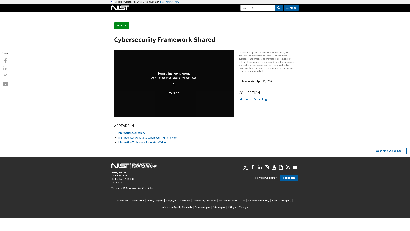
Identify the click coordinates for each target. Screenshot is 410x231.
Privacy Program (155, 200)
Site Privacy (122, 200)
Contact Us (131, 187)
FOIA (242, 200)
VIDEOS (121, 25)
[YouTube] (273, 167)
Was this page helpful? (390, 151)
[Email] (5, 83)
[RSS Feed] (287, 167)
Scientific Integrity (281, 200)
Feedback (289, 178)
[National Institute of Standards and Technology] (134, 166)
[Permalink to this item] (9, 55)
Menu (293, 8)
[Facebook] (5, 61)
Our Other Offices (146, 187)
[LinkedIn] (259, 167)
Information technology (131, 133)
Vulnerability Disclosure (204, 200)
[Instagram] (266, 167)
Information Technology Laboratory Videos (142, 142)
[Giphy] (280, 167)
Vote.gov (243, 207)
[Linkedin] (5, 68)
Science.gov (219, 207)
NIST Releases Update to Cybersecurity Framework (147, 137)
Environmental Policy (258, 200)
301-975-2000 (117, 182)
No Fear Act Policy (228, 200)
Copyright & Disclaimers (178, 200)
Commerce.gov (202, 207)
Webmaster (117, 187)
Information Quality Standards (177, 207)
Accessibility (137, 200)
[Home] (120, 8)
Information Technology (253, 99)
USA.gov (232, 207)
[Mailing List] (295, 167)
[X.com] (5, 76)
